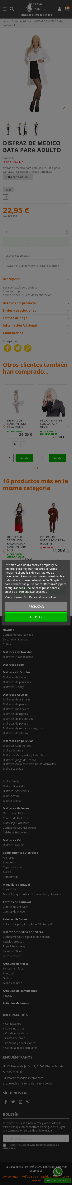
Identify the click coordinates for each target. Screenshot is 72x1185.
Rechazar (36, 607)
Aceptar (36, 617)
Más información (16, 597)
